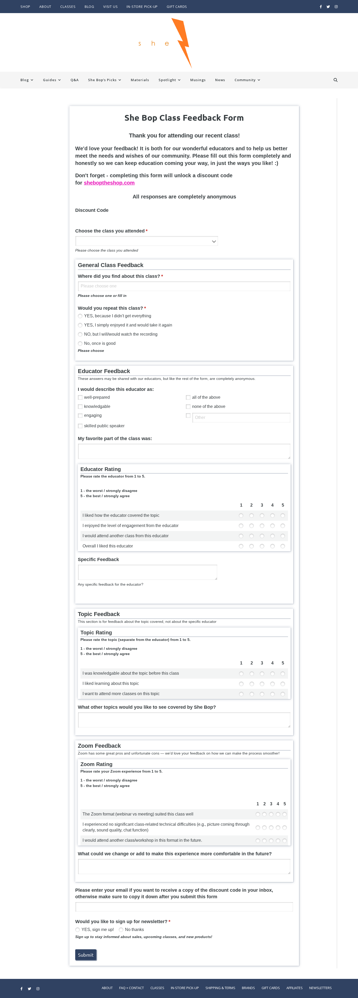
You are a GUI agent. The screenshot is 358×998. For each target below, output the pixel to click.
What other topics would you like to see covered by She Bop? (147, 707)
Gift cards (177, 6)
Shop (25, 6)
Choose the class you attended (121, 231)
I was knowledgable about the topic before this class (131, 673)
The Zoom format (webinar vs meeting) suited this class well (138, 814)
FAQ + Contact (131, 987)
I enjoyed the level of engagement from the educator (130, 525)
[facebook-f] (321, 6)
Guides (49, 79)
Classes (68, 6)
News (220, 79)
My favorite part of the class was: (115, 438)
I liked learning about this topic (111, 683)
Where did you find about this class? (130, 276)
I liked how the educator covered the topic (121, 515)
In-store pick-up (142, 6)
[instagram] (336, 6)
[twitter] (329, 6)
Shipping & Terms (220, 987)
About (45, 6)
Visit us (110, 6)
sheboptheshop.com (109, 183)
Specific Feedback (98, 559)
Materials (140, 79)
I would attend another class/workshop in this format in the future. (142, 840)
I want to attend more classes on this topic (121, 693)
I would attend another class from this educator (126, 536)
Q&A (74, 79)
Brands (248, 987)
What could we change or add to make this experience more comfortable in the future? (175, 853)
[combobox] (146, 241)
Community (245, 79)
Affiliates (294, 987)
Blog (89, 6)
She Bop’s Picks (102, 79)
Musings (198, 79)
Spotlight (167, 79)
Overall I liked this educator (108, 546)
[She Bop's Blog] (179, 42)
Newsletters (320, 987)
